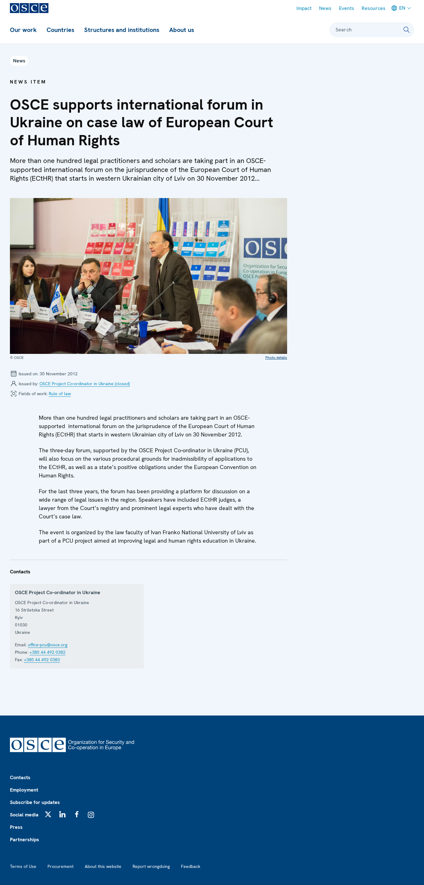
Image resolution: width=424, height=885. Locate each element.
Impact (304, 8)
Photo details (276, 357)
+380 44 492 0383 (42, 659)
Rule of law (60, 393)
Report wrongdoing (151, 866)
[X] (48, 814)
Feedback (190, 866)
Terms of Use (23, 866)
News (325, 8)
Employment (24, 790)
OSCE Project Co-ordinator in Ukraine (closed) (84, 383)
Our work (23, 30)
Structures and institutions (121, 30)
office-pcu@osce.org (47, 645)
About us (181, 30)
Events (346, 8)
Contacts (20, 777)
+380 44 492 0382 (47, 652)
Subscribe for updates (35, 802)
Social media (24, 814)
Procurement (60, 866)
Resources (374, 8)
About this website (103, 866)
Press (16, 827)
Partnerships (24, 839)
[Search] (406, 29)
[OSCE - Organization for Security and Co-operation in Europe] (29, 8)
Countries (60, 30)
